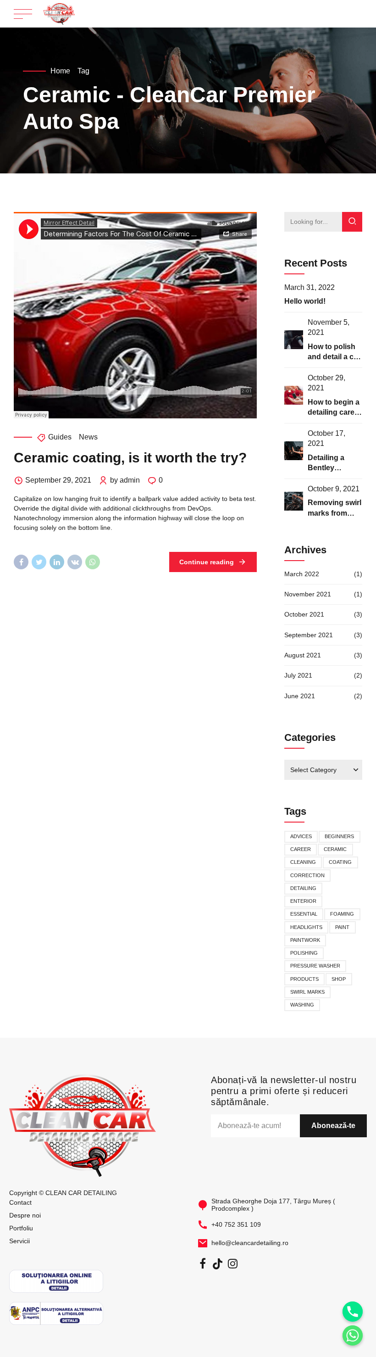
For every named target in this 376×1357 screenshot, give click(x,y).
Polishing (304, 953)
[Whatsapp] (353, 1335)
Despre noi (25, 1215)
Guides (60, 437)
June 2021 (299, 696)
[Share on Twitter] (39, 562)
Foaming (342, 914)
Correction (307, 875)
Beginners (339, 836)
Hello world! (305, 301)
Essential (303, 914)
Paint (342, 927)
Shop (339, 979)
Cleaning (303, 862)
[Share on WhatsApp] (92, 562)
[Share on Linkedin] (57, 562)
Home (60, 71)
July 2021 (298, 675)
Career (300, 849)
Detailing (303, 888)
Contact (20, 1202)
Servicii (19, 1241)
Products (304, 979)
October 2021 (304, 614)
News (88, 437)
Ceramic (335, 849)
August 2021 (302, 655)
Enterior (303, 901)
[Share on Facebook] (21, 562)
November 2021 (307, 594)
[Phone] (353, 1311)
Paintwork (305, 940)
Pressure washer (315, 965)
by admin (125, 480)
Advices (301, 836)
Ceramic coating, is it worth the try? (130, 457)
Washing (302, 1004)
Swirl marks (307, 992)
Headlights (306, 927)
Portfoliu (21, 1228)
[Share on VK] (74, 562)
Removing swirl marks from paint (334, 513)
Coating (340, 862)
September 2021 (308, 635)
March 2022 (301, 574)
